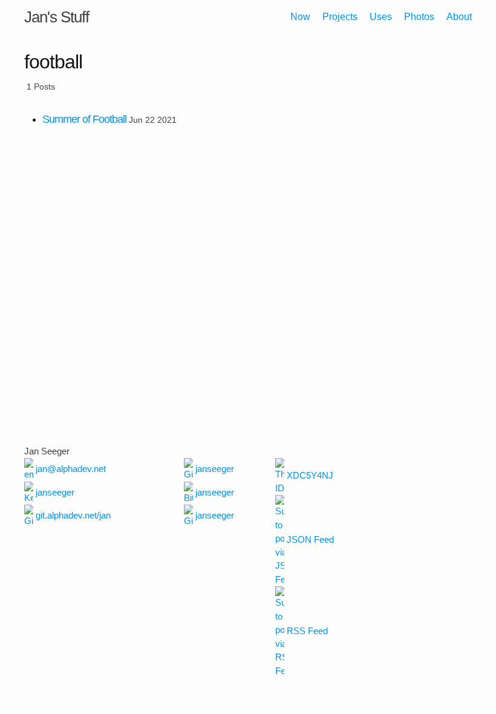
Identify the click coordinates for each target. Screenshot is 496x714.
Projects (339, 16)
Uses (381, 16)
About (459, 16)
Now (300, 16)
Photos (419, 16)
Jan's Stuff (56, 17)
